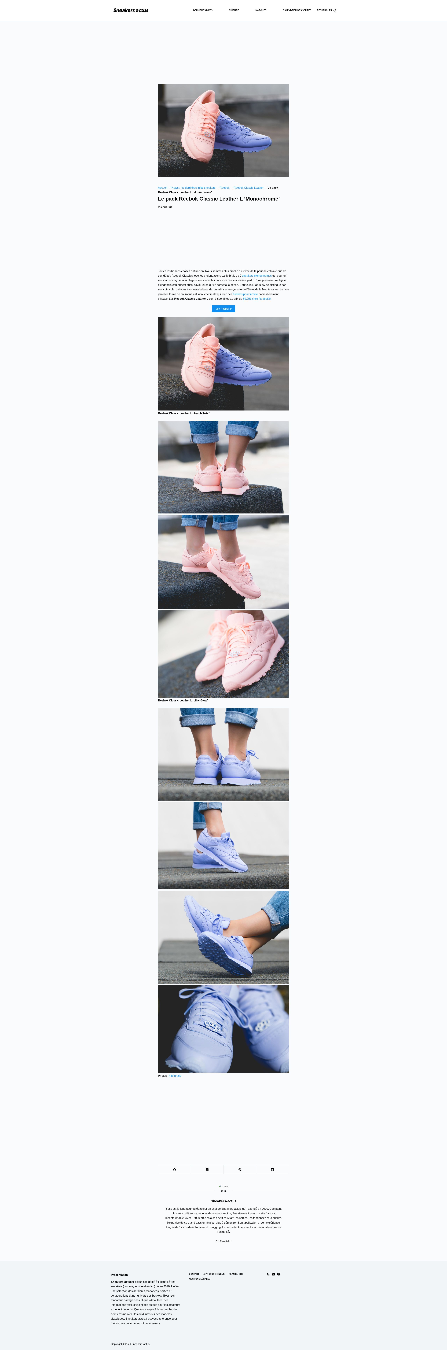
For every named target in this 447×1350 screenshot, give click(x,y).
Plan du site (236, 1274)
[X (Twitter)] (207, 1169)
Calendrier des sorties (297, 10)
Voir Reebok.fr (223, 308)
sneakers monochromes (257, 275)
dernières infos (202, 10)
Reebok (224, 187)
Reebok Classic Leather (248, 187)
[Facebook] (174, 1169)
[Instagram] (278, 1274)
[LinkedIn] (272, 1169)
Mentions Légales (199, 1279)
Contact (194, 1274)
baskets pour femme (245, 294)
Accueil (162, 187)
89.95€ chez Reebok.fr (257, 298)
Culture (234, 10)
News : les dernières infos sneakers (193, 187)
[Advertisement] (223, 47)
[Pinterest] (240, 1169)
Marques (260, 10)
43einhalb (175, 1075)
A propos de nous (214, 1274)
